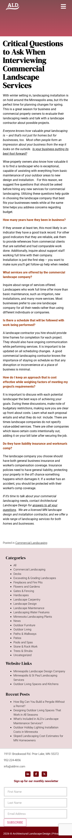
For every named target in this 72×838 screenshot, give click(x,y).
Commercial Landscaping (31, 543)
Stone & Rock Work (25, 646)
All (14, 565)
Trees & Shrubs (23, 651)
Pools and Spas (23, 642)
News (17, 621)
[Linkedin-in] (28, 774)
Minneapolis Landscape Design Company (39, 671)
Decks (17, 574)
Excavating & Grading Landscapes (34, 578)
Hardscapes (21, 595)
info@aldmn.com (14, 766)
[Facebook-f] (36, 774)
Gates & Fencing (23, 591)
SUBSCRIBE (15, 822)
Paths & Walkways (24, 634)
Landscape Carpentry (26, 599)
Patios (17, 638)
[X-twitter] (44, 774)
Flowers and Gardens (26, 586)
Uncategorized (22, 655)
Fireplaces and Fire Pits (28, 582)
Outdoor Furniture (24, 625)
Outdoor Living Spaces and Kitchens (36, 684)
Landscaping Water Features (31, 612)
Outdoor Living (22, 629)
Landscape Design (25, 603)
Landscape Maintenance (28, 608)
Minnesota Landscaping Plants (32, 616)
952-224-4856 (12, 760)
